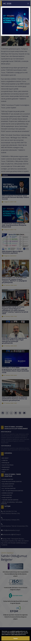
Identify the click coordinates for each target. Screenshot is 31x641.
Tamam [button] (15, 638)
